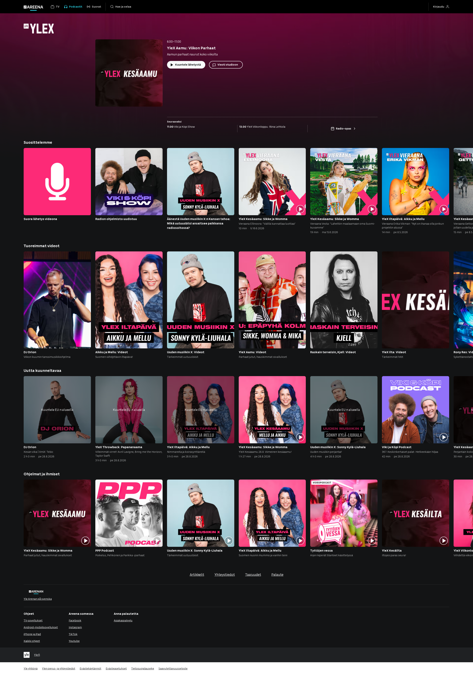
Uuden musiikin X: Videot (185, 352)
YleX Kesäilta (392, 550)
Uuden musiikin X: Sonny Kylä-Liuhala (338, 447)
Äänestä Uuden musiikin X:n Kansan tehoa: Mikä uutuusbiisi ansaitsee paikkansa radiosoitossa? (198, 223)
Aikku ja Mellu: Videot (111, 352)
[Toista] (300, 209)
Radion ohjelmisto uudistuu (116, 219)
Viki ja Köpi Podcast (396, 447)
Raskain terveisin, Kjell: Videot (333, 352)
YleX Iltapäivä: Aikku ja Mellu (403, 219)
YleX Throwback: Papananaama (118, 447)
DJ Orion (30, 352)
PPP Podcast (104, 550)
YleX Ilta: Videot (394, 352)
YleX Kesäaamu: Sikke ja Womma (263, 219)
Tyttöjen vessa (321, 550)
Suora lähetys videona (40, 219)
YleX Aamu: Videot (252, 352)
